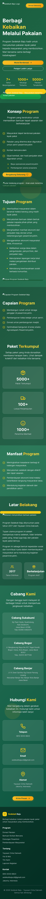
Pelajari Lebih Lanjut (23, 68)
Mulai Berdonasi (21, 62)
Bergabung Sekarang (15, 174)
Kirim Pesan (21, 798)
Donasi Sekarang (34, 5)
